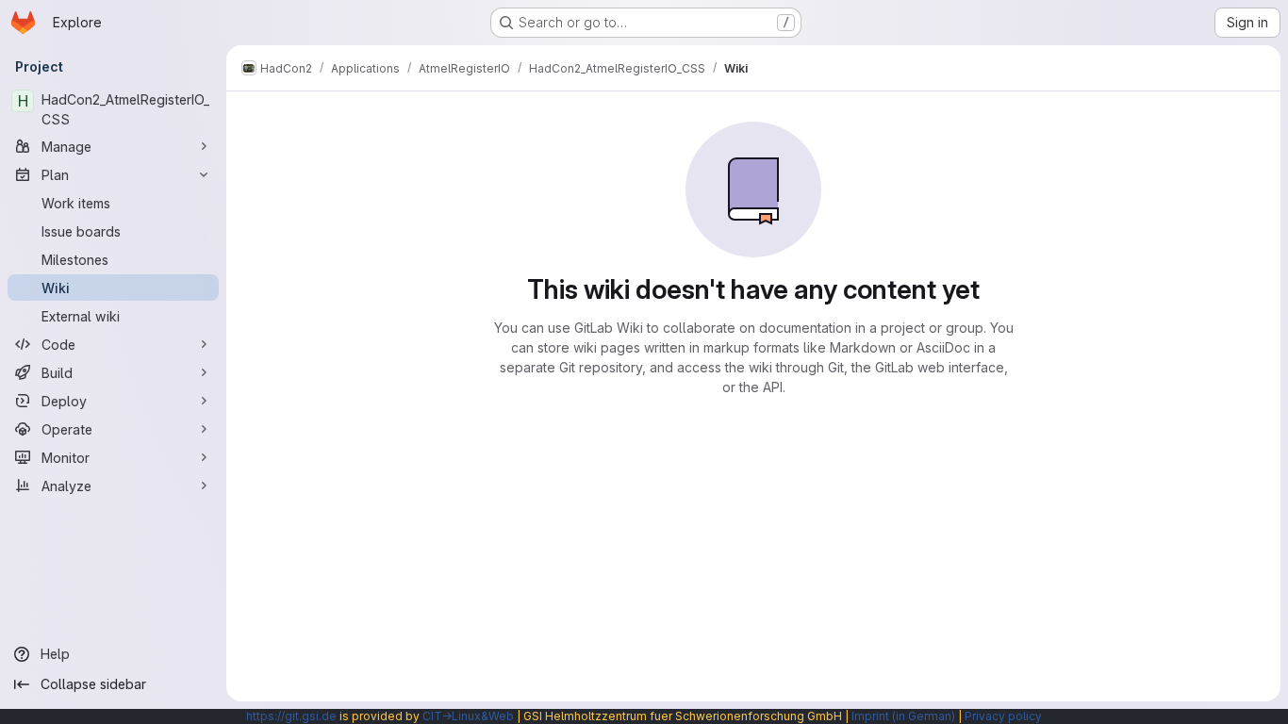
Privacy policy (1003, 716)
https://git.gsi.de (291, 716)
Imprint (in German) (903, 716)
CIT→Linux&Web (468, 716)
